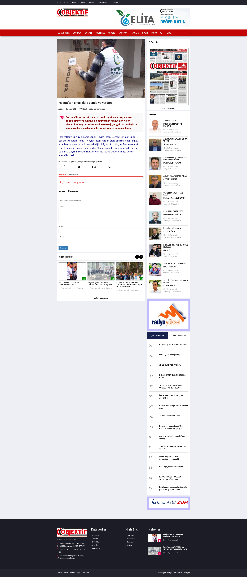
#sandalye (91, 161)
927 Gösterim (78, 288)
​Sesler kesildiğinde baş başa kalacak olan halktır (175, 159)
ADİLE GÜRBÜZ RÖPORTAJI (170, 365)
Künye (169, 572)
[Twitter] (64, 2)
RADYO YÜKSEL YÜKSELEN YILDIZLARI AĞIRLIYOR (170, 478)
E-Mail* (61, 237)
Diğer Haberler (101, 298)
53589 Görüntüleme (173, 291)
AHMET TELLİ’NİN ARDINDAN (175, 176)
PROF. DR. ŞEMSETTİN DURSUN (173, 125)
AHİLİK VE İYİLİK (170, 121)
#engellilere (82, 161)
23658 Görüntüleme (173, 220)
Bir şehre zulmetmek (172, 228)
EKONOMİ (123, 32)
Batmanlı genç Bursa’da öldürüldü (173, 344)
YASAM (88, 32)
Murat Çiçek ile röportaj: (169, 354)
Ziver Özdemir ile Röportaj (170, 415)
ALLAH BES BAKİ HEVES (173, 211)
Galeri (74, 3)
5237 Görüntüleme (97, 109)
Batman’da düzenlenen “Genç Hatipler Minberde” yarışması (171, 427)
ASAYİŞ (111, 32)
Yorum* (62, 206)
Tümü (168, 32)
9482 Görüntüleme (173, 169)
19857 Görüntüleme (173, 185)
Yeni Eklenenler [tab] (179, 335)
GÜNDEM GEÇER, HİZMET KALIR (173, 194)
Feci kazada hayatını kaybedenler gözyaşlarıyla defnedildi (173, 488)
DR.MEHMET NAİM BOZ (173, 214)
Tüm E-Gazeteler (168, 108)
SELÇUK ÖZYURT (170, 231)
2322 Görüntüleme (173, 256)
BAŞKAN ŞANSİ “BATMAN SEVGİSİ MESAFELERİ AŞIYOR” (99, 284)
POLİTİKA (100, 32)
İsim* (61, 226)
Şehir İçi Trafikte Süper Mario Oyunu (175, 281)
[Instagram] (60, 2)
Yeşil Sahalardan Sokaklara (174, 263)
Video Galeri (131, 538)
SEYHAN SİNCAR (170, 179)
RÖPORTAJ (156, 32)
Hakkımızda (103, 3)
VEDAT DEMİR (169, 286)
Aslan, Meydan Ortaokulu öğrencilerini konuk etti (169, 457)
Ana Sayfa (64, 32)
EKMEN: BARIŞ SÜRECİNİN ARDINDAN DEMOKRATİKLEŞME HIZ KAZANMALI (129, 285)
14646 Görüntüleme (173, 132)
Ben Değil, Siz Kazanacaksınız (171, 466)
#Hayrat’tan (73, 161)
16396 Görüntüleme (173, 204)
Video (83, 3)
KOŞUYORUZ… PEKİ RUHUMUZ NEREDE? (175, 246)
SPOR (145, 32)
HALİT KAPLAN (169, 267)
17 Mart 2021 (71, 109)
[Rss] (57, 2)
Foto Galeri (131, 535)
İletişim (91, 3)
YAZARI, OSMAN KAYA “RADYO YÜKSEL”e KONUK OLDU (171, 386)
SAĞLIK (135, 32)
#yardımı (99, 161)
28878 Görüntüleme (173, 150)
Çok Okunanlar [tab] (157, 335)
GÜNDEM (77, 32)
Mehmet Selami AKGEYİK (173, 198)
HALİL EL (167, 250)
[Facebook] (67, 2)
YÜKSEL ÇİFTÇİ (169, 144)
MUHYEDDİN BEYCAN (172, 163)
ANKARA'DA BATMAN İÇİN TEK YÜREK (175, 140)
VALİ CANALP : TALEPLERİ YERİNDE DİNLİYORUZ (69, 284)
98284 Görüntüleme (173, 237)
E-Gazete (115, 3)
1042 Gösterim (107, 288)
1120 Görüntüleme (172, 272)
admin (61, 109)
